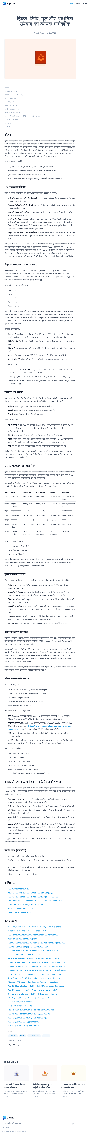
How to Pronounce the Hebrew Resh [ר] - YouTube (29, 1014)
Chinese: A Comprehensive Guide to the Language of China (33, 896)
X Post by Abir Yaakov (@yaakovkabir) (24, 1021)
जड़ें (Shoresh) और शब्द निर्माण (14, 102)
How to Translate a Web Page (20, 908)
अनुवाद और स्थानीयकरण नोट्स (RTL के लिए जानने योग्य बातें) (22, 116)
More (85, 3)
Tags (10, 1031)
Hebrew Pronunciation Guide (20, 1002)
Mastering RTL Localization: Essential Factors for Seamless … (33, 982)
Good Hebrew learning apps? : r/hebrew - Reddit (28, 946)
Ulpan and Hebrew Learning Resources (24, 954)
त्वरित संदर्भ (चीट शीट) (11, 119)
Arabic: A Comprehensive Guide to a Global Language (30, 893)
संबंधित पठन (8, 123)
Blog (71, 3)
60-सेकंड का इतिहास (11, 91)
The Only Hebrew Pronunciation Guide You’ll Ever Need (31, 1010)
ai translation (34, 1036)
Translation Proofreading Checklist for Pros (26, 904)
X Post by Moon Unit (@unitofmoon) (23, 1025)
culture (46, 1036)
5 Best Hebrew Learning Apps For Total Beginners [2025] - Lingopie (36, 962)
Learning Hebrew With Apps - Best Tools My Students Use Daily (34, 950)
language (13, 1036)
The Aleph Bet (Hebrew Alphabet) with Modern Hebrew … (32, 998)
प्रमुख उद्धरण (9, 126)
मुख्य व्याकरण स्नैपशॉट (11, 105)
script (22, 1036)
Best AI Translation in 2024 (19, 912)
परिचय (7, 88)
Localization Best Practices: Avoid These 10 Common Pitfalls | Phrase (37, 970)
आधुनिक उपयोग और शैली (12, 109)
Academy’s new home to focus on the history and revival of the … (35, 927)
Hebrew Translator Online (18, 889)
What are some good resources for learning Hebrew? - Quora (33, 958)
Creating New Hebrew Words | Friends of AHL (27, 931)
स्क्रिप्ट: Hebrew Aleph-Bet (14, 95)
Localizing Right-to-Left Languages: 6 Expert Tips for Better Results (36, 966)
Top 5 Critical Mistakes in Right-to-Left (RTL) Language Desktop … (36, 986)
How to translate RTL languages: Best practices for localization (34, 974)
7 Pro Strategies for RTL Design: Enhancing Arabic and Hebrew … (35, 978)
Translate (78, 3)
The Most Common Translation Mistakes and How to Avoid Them (35, 900)
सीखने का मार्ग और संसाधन (12, 112)
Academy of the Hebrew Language (22, 939)
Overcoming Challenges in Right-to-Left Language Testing (32, 994)
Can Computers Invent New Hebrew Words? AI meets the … (33, 935)
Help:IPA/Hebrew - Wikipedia (20, 1006)
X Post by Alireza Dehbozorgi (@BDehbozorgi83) (28, 1017)
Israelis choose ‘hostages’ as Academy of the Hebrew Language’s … (36, 942)
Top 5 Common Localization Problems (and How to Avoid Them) (35, 990)
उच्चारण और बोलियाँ (10, 98)
